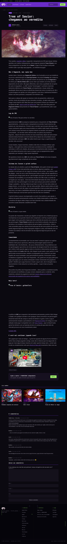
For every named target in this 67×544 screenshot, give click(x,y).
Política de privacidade (43, 514)
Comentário (11, 468)
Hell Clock (26, 404)
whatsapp (51, 25)
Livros (23, 534)
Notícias (24, 521)
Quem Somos (40, 510)
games (4, 9)
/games (9, 4)
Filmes (23, 518)
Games (10, 12)
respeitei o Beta (21, 61)
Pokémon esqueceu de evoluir (10, 404)
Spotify (54, 516)
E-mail (10, 488)
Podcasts (24, 525)
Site (9, 493)
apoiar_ (53, 376)
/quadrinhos (28, 4)
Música (23, 529)
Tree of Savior (38, 323)
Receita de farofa (41, 516)
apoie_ (62, 4)
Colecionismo (25, 523)
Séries (23, 527)
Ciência (24, 536)
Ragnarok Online (40, 321)
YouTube (54, 512)
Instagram (55, 514)
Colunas (24, 512)
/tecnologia (15, 4)
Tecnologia (24, 531)
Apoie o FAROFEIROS (42, 512)
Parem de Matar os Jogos (52, 404)
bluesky (45, 25)
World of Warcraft (35, 345)
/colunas (22, 4)
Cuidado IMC (12, 331)
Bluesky (54, 510)
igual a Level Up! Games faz (28, 104)
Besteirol (24, 516)
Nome (10, 483)
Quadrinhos (24, 510)
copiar (56, 25)
